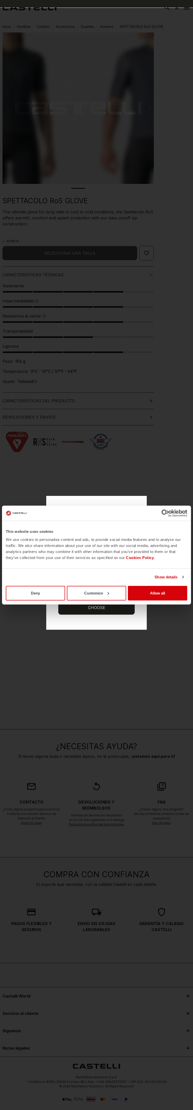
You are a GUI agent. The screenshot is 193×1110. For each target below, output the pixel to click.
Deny (35, 593)
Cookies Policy (140, 557)
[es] (30, 7)
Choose (96, 607)
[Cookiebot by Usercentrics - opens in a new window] (165, 513)
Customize (93, 593)
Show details (166, 577)
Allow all (157, 593)
